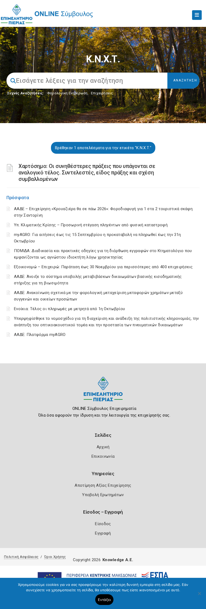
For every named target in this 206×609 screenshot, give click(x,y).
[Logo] (103, 393)
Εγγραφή (103, 533)
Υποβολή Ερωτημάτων (103, 494)
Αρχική (103, 447)
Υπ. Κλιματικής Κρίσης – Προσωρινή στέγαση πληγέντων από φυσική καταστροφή (91, 225)
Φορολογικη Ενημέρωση (67, 93)
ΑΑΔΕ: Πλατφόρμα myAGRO (40, 334)
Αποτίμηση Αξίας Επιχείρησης (103, 485)
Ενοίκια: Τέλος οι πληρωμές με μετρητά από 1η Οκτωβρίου (69, 308)
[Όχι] (199, 596)
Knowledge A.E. (117, 559)
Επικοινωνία (103, 456)
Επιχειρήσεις (102, 93)
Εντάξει (104, 599)
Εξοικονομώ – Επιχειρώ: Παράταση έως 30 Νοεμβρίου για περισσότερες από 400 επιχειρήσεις (103, 266)
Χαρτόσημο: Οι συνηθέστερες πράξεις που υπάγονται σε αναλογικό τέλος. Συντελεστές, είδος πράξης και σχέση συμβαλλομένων (87, 172)
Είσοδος (103, 523)
